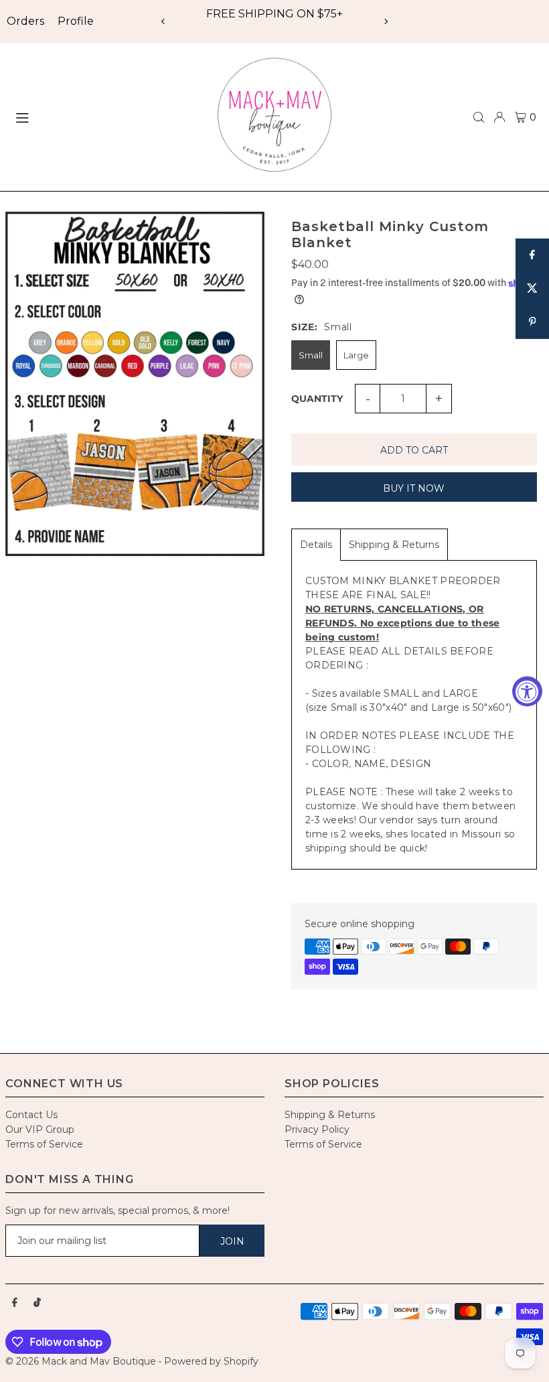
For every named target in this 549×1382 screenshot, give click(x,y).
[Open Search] (478, 117)
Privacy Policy (317, 1129)
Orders (25, 21)
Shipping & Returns (394, 545)
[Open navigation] (105, 116)
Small (311, 355)
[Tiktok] (37, 1303)
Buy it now (414, 488)
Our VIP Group (39, 1129)
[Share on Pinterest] (532, 322)
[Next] (385, 21)
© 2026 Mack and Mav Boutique (82, 1361)
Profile (76, 21)
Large (356, 355)
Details (316, 545)
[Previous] (163, 21)
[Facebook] (14, 1303)
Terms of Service (44, 1144)
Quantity (317, 399)
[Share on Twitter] (532, 288)
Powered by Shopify (211, 1361)
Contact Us (31, 1115)
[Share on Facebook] (532, 255)
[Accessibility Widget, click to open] (527, 691)
